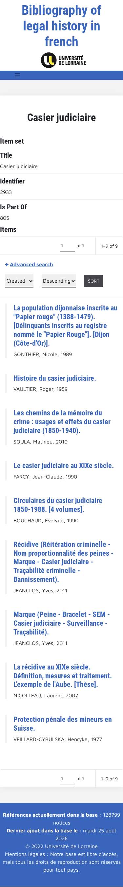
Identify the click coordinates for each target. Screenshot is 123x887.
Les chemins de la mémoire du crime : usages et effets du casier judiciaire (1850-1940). (62, 422)
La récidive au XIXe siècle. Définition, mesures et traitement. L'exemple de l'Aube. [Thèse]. (62, 676)
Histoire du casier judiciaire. (54, 378)
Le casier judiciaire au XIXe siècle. (63, 465)
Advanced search (31, 264)
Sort (93, 281)
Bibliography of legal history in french (61, 26)
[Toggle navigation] (17, 75)
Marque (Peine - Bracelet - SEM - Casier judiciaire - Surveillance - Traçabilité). (61, 623)
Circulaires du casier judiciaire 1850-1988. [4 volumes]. (57, 504)
